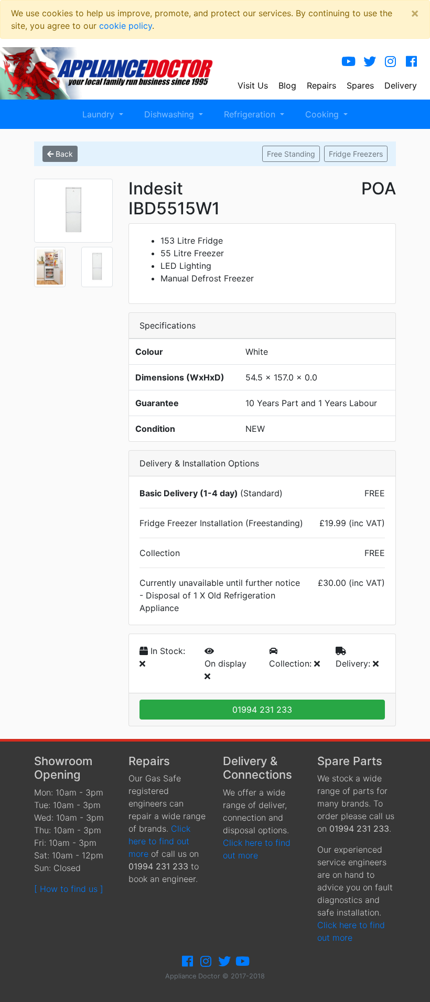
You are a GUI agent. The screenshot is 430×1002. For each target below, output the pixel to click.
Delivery (400, 85)
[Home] (114, 72)
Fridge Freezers (356, 153)
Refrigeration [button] (251, 114)
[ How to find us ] (68, 889)
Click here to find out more (159, 841)
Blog (287, 85)
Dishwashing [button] (170, 114)
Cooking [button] (323, 114)
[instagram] (391, 61)
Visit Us (253, 85)
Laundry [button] (99, 114)
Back (63, 153)
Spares (360, 85)
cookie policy (125, 25)
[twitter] (370, 61)
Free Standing (291, 153)
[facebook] (412, 61)
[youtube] (349, 61)
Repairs (321, 85)
